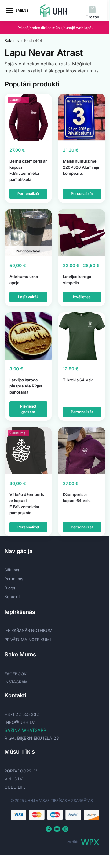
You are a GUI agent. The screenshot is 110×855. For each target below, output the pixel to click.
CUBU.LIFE (15, 787)
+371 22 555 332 (22, 714)
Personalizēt (28, 193)
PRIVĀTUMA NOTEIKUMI (28, 639)
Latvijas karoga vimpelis (77, 279)
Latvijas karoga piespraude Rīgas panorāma (25, 385)
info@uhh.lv (20, 722)
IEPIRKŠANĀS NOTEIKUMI (29, 630)
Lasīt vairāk (28, 297)
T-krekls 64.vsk (78, 379)
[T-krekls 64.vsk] (81, 336)
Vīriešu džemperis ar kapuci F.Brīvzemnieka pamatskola (26, 503)
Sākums (12, 40)
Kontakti (12, 596)
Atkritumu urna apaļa (23, 279)
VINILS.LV (14, 778)
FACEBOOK (16, 673)
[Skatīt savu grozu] (92, 9)
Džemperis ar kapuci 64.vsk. (77, 497)
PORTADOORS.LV (21, 771)
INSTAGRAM (16, 681)
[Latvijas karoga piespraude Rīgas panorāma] (28, 336)
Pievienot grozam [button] (28, 409)
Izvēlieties (82, 297)
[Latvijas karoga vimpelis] (81, 232)
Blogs (10, 587)
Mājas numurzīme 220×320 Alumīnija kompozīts (81, 167)
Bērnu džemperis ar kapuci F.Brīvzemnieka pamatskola (28, 170)
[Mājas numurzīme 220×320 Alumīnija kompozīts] (81, 117)
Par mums (14, 578)
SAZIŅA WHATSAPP (25, 730)
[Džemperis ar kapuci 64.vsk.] (81, 450)
